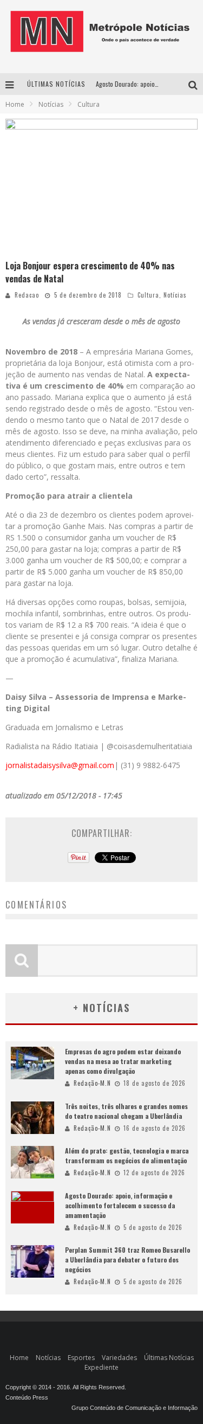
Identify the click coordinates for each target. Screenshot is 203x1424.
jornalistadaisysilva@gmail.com (59, 765)
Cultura (148, 295)
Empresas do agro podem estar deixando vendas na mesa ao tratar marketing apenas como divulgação (123, 1061)
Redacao (27, 295)
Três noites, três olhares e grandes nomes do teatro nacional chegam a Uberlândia (126, 1110)
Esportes (81, 1357)
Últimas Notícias (169, 1357)
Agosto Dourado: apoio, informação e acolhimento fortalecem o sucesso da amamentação (120, 1205)
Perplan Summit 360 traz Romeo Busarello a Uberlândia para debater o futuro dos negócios (127, 1259)
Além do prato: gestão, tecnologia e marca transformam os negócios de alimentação (126, 1155)
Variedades (119, 1357)
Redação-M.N (92, 1083)
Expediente (101, 1367)
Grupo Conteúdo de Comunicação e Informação (134, 1407)
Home (14, 104)
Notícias (175, 295)
